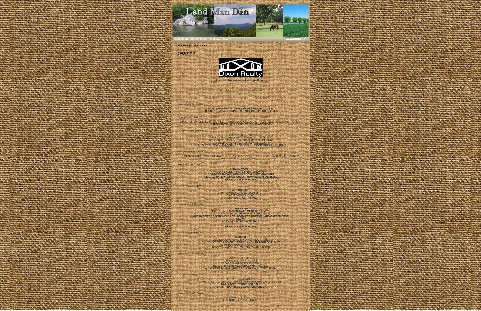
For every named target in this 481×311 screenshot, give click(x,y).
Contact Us (227, 39)
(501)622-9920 (187, 53)
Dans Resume (215, 39)
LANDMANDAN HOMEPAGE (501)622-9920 (191, 39)
